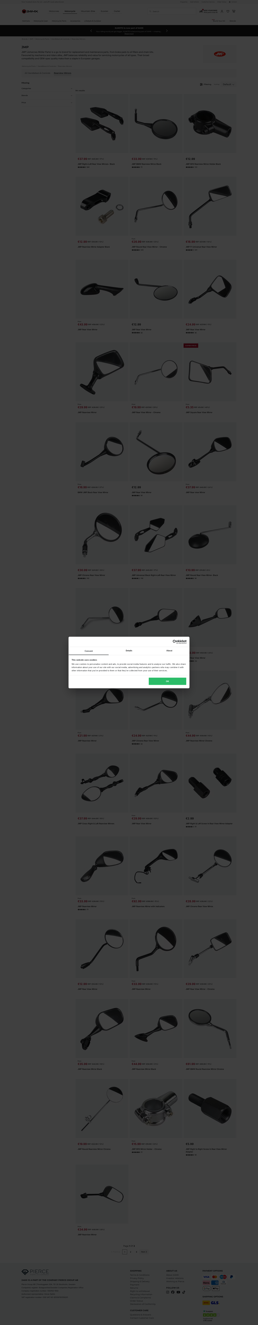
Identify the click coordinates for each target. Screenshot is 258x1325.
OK (167, 681)
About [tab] (169, 650)
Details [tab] (129, 650)
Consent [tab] (89, 651)
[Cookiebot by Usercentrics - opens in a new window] (175, 642)
